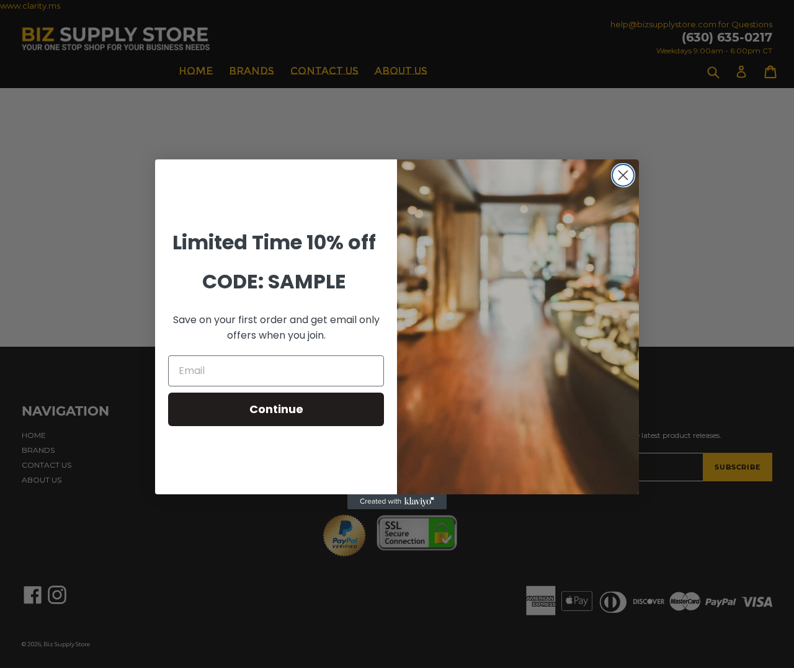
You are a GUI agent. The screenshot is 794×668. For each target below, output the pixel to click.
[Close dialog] (623, 175)
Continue (276, 409)
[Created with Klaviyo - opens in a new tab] (397, 501)
